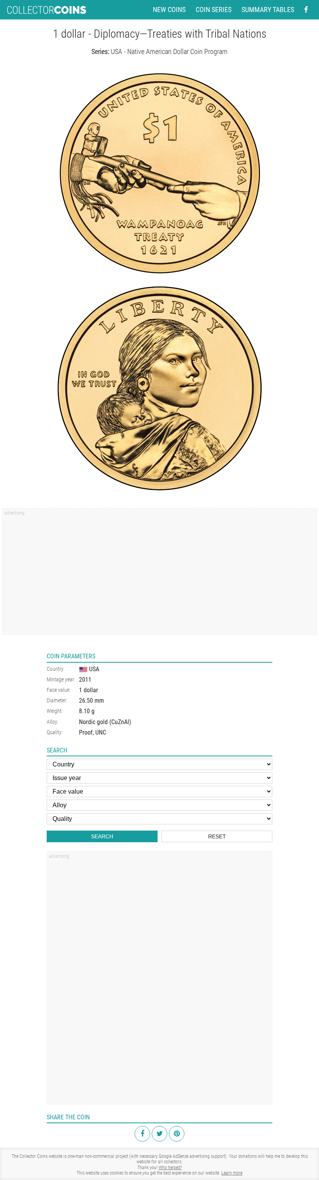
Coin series (213, 10)
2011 (85, 679)
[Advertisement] (159, 574)
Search (102, 836)
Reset (217, 836)
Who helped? (170, 1167)
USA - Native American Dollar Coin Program (169, 51)
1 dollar (88, 690)
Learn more (231, 1173)
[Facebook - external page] (306, 10)
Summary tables (268, 10)
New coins (169, 10)
